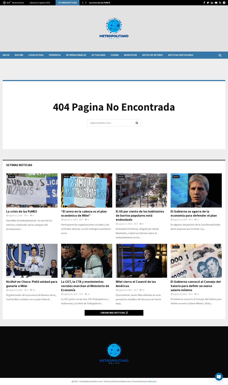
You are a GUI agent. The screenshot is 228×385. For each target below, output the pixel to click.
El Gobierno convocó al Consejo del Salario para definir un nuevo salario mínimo (196, 286)
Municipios (130, 55)
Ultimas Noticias (19, 165)
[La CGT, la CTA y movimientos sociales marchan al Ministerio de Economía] (86, 261)
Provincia (55, 55)
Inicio (6, 55)
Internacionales (76, 55)
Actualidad (98, 55)
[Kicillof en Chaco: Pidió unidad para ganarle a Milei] (32, 261)
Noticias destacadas (180, 55)
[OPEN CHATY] (219, 377)
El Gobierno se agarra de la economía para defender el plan (194, 213)
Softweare (152, 381)
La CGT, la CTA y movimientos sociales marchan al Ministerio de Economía (85, 286)
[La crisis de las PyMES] (32, 190)
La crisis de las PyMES (99, 2)
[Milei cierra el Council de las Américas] (141, 261)
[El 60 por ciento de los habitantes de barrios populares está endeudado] (141, 190)
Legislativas (36, 55)
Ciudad (115, 55)
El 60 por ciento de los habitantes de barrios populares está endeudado (140, 215)
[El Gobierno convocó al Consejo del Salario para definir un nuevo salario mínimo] (196, 261)
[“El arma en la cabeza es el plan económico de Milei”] (86, 190)
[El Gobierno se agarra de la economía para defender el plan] (196, 190)
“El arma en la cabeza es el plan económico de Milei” (84, 213)
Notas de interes (152, 55)
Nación (19, 55)
